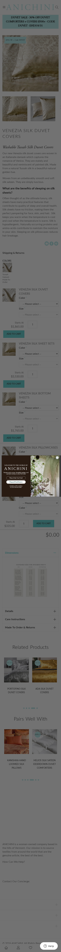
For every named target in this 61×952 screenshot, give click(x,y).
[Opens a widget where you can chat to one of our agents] (49, 946)
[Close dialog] (57, 457)
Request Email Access (16, 482)
